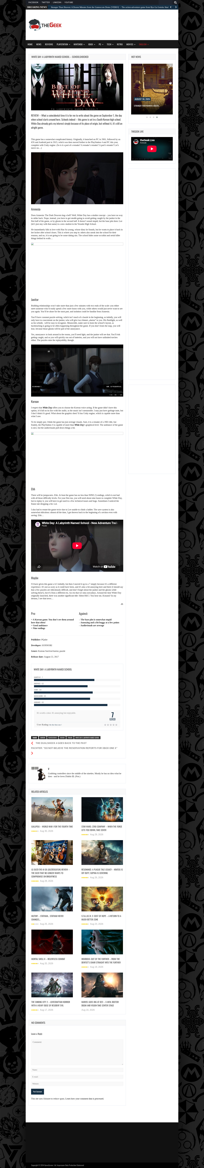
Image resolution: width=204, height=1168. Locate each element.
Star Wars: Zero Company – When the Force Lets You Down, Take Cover (101, 828)
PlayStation (62, 44)
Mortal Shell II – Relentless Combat (48, 958)
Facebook (33, 2)
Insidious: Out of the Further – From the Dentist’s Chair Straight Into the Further (101, 960)
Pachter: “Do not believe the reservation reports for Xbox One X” (74, 748)
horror (42, 738)
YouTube (68, 2)
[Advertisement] (125, 24)
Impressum (61, 1165)
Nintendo (78, 44)
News (38, 44)
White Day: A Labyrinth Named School (87, 738)
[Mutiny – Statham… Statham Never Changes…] (52, 899)
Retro (120, 44)
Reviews (49, 44)
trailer (70, 738)
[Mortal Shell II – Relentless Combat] (52, 942)
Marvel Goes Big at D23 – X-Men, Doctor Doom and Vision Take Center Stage (100, 1003)
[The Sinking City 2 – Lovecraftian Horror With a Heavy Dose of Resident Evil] (52, 985)
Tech (109, 44)
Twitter (46, 2)
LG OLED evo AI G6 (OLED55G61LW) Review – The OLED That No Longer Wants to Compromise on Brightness (50, 873)
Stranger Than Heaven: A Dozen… (147, 105)
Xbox (90, 44)
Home (30, 44)
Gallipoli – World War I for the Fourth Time (52, 826)
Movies (129, 44)
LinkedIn (57, 2)
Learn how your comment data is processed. (84, 1098)
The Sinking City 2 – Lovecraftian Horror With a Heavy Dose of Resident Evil (50, 1003)
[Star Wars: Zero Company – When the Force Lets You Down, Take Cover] (102, 809)
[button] (147, 117)
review (62, 738)
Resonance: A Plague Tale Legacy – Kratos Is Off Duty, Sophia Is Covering (102, 871)
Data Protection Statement (74, 1165)
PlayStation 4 (52, 738)
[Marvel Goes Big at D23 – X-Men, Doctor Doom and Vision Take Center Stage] (102, 985)
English (143, 44)
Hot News (136, 57)
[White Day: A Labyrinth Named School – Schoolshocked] (77, 87)
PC (100, 44)
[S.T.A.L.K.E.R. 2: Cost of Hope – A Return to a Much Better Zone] (102, 899)
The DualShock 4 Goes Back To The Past (61, 743)
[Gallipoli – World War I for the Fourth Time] (52, 809)
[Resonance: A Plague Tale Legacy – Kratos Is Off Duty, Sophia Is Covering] (102, 852)
